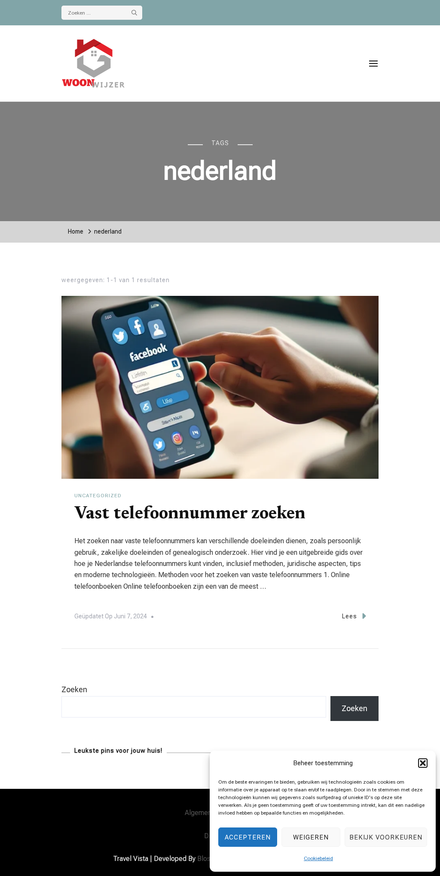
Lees (349, 616)
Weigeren (311, 837)
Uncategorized (98, 496)
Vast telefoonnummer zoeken (190, 514)
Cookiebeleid (318, 858)
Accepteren (248, 837)
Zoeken (74, 689)
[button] (423, 763)
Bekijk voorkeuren (385, 837)
